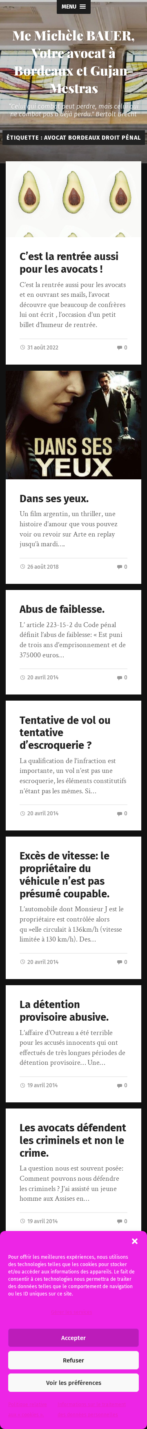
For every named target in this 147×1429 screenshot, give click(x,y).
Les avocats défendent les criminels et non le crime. (73, 1140)
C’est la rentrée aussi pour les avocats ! (69, 263)
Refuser (73, 1360)
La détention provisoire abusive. (64, 1011)
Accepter (73, 1338)
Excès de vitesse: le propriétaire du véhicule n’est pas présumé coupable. (64, 875)
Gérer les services (71, 1312)
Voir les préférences (73, 1383)
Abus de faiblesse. (62, 609)
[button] (135, 1241)
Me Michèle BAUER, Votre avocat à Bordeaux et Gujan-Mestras (73, 61)
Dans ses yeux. (54, 498)
